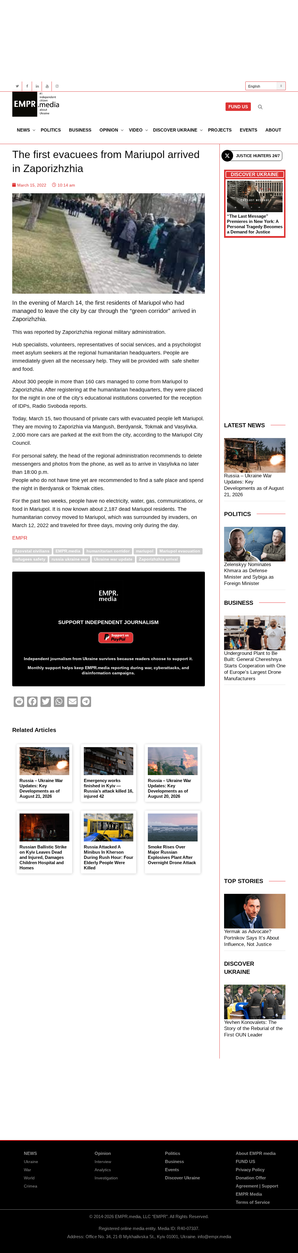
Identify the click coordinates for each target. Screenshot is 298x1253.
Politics (51, 129)
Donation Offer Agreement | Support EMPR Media (257, 1186)
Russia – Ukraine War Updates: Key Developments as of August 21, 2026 (41, 788)
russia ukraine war (70, 559)
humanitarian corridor (108, 551)
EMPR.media (68, 551)
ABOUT (273, 129)
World (29, 1178)
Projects (220, 129)
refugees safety (30, 559)
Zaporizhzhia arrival (158, 559)
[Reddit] (19, 701)
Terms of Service (253, 1202)
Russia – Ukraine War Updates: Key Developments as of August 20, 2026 (169, 788)
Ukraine (31, 1161)
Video (136, 129)
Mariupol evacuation (179, 551)
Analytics (103, 1169)
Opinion (109, 129)
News (24, 129)
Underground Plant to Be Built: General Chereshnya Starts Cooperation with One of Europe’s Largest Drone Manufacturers (254, 666)
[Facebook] (27, 86)
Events (248, 129)
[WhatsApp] (59, 701)
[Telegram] (86, 701)
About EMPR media (256, 1153)
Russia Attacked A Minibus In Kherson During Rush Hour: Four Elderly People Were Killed (108, 857)
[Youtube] (47, 86)
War (27, 1169)
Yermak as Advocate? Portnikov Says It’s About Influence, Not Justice (251, 938)
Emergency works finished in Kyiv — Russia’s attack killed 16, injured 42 (108, 788)
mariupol (144, 551)
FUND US (238, 106)
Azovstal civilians (32, 551)
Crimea (30, 1186)
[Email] (72, 701)
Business (80, 129)
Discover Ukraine (175, 129)
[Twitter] (17, 86)
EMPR (19, 538)
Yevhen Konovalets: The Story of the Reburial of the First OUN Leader (253, 1029)
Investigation (106, 1178)
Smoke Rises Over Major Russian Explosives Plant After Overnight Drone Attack (172, 854)
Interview (103, 1161)
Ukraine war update (113, 559)
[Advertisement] (149, 40)
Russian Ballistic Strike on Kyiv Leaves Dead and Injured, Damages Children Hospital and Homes (43, 857)
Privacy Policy (250, 1169)
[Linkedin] (37, 86)
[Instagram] (57, 86)
